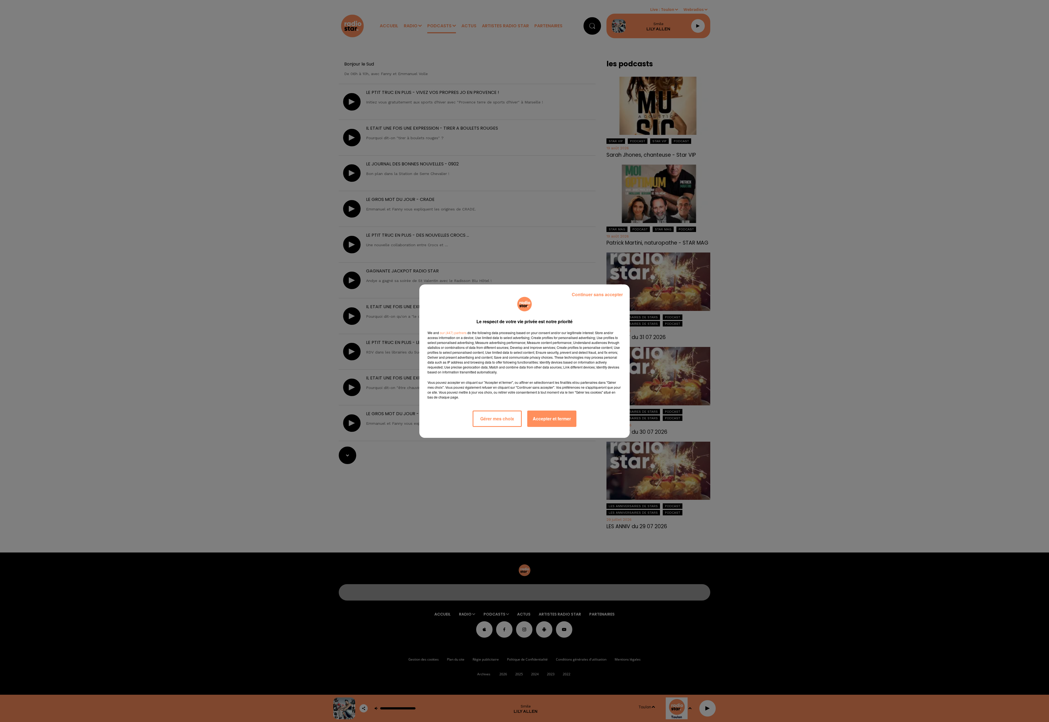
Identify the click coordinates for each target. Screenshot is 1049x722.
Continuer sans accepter (597, 294)
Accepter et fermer (552, 418)
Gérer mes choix (497, 418)
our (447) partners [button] (453, 332)
